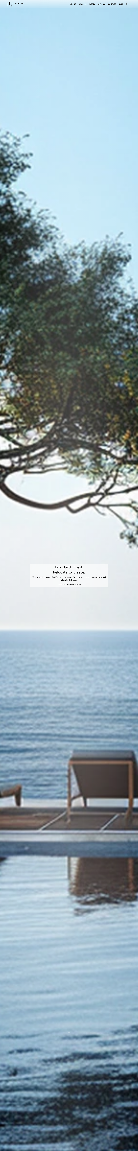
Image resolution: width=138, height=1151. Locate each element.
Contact (112, 4)
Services (82, 4)
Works (92, 4)
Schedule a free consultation (69, 584)
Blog (121, 4)
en (127, 4)
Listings (101, 4)
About (73, 4)
